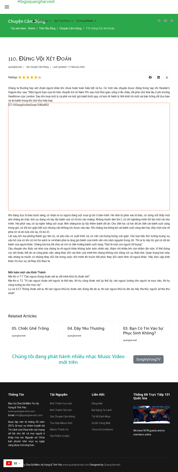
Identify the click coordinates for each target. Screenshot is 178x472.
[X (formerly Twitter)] (167, 77)
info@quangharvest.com (29, 415)
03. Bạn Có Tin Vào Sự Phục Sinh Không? (143, 330)
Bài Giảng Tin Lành (102, 410)
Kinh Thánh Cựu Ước (61, 403)
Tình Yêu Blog (108, 20)
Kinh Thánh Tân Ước (61, 410)
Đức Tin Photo (62, 20)
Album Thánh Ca (59, 429)
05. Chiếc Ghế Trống (30, 328)
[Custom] (172, 20)
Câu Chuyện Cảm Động (37, 67)
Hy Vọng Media (85, 20)
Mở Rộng (42, 20)
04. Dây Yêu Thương (85, 328)
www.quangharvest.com (21, 411)
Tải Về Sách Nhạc (101, 416)
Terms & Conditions (102, 429)
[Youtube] (165, 20)
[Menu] (7, 7)
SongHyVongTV (148, 359)
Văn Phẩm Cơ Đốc (60, 436)
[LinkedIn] (158, 77)
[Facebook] (159, 20)
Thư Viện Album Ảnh (61, 423)
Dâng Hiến (97, 403)
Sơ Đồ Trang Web (101, 423)
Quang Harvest (112, 464)
